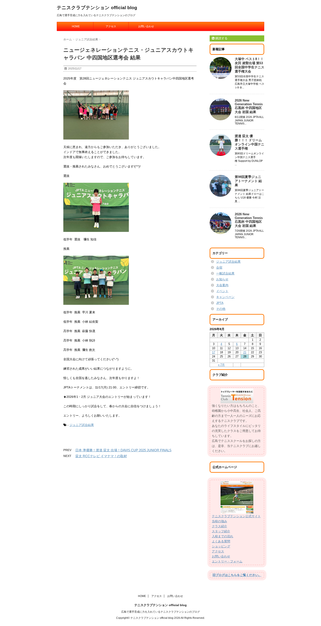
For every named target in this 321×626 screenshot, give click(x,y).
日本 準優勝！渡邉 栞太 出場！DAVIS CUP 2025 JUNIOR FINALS (123, 450)
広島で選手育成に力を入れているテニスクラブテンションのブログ (160, 611)
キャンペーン (225, 297)
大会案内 (222, 285)
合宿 (219, 267)
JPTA (219, 303)
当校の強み (219, 521)
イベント (222, 291)
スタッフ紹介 (221, 531)
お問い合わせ (146, 26)
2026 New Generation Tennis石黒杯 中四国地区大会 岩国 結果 (249, 106)
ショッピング (221, 546)
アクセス (111, 26)
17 (213, 352)
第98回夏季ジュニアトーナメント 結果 (248, 181)
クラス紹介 (219, 526)
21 (244, 352)
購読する (221, 38)
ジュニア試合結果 (81, 425)
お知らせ (222, 279)
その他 (220, 308)
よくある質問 (221, 541)
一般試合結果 (225, 273)
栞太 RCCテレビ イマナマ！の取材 (101, 456)
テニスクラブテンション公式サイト (236, 516)
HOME (76, 26)
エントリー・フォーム (227, 561)
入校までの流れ (222, 536)
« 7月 (221, 364)
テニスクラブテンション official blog (97, 7)
